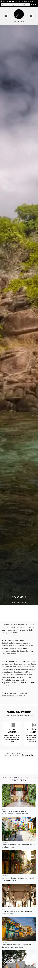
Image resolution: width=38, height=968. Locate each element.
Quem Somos (19, 1)
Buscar (33, 5)
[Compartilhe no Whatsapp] (27, 755)
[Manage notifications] (33, 963)
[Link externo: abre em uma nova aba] (19, 613)
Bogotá (4, 809)
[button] (6, 16)
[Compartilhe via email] (29, 755)
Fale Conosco (28, 1)
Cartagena (5, 942)
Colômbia (5, 842)
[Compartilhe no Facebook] (23, 755)
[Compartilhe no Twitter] (25, 755)
